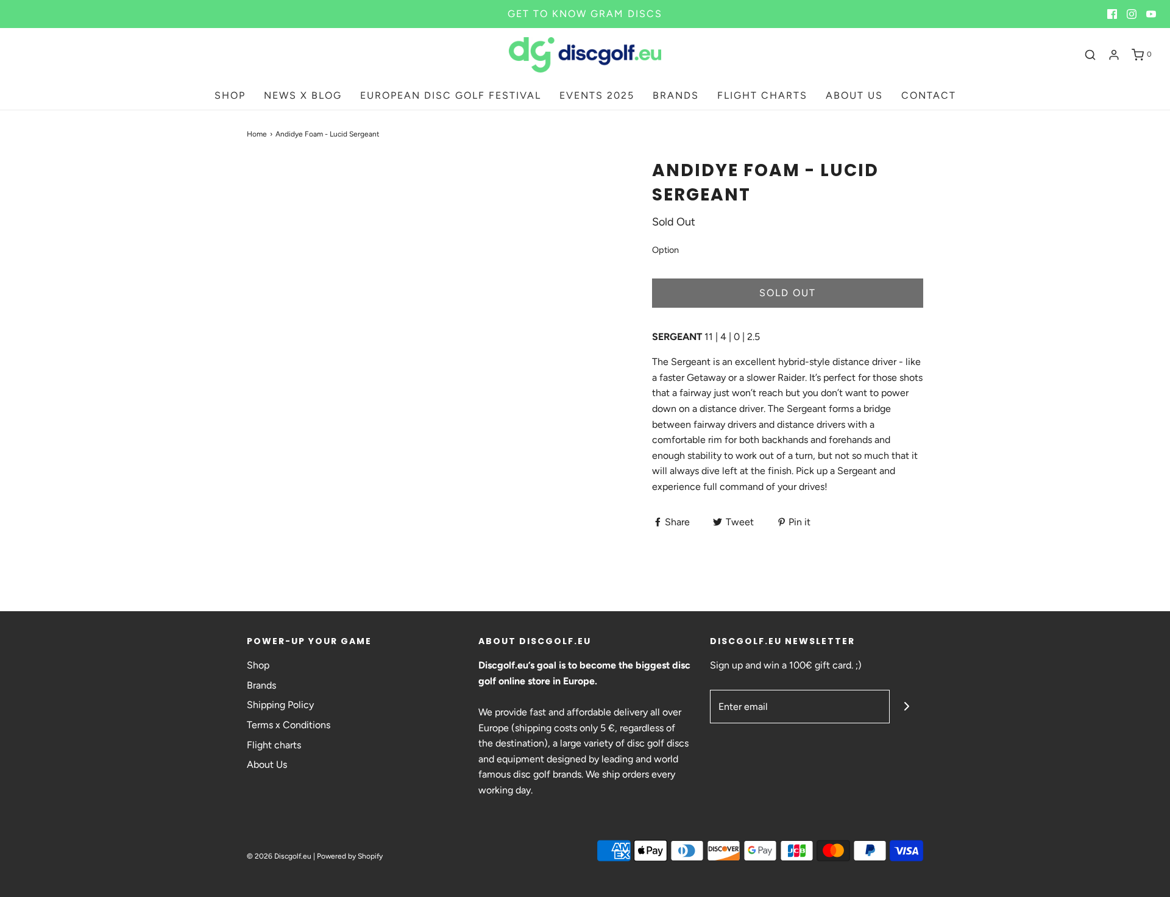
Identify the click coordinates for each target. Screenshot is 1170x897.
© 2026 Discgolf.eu (279, 856)
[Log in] (1114, 55)
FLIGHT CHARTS (762, 95)
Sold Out (787, 293)
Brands (261, 685)
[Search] (1090, 55)
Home (257, 134)
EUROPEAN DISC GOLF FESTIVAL (450, 95)
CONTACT (928, 95)
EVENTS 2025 (596, 95)
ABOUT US (854, 95)
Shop (258, 665)
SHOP (230, 95)
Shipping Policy (280, 705)
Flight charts (274, 745)
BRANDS (676, 95)
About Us (267, 764)
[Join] (906, 706)
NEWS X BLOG (303, 95)
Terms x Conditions (288, 725)
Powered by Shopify (350, 856)
